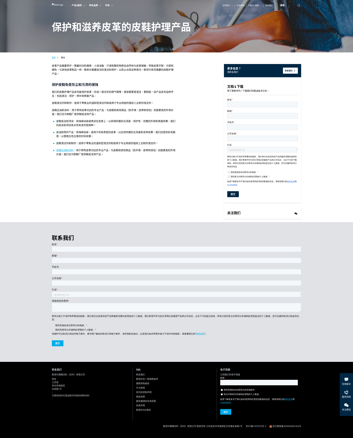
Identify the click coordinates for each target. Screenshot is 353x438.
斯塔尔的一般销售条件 (147, 379)
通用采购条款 (142, 384)
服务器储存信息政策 (146, 401)
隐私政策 (140, 397)
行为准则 (140, 388)
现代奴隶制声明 (144, 392)
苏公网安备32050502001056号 (286, 426)
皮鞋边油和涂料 (65, 150)
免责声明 (140, 406)
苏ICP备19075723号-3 (256, 426)
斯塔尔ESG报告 (143, 410)
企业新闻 (240, 5)
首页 (54, 58)
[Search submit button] (299, 5)
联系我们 (269, 5)
